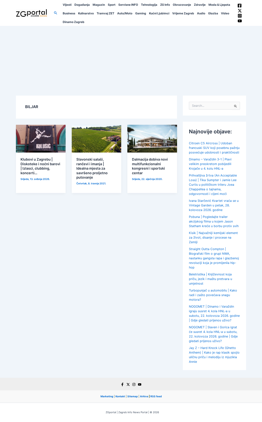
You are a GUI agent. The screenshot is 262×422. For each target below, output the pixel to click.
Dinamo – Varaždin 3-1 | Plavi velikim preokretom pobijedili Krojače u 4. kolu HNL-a (210, 163)
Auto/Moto (124, 13)
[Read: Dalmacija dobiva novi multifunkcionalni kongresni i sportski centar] (152, 138)
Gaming (140, 13)
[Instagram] (240, 16)
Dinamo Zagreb (73, 22)
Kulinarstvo (86, 13)
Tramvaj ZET (105, 13)
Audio (201, 13)
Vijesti (67, 5)
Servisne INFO (128, 5)
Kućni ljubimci (159, 13)
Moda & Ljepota (219, 5)
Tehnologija (149, 5)
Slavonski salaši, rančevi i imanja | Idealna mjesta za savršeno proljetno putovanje (92, 168)
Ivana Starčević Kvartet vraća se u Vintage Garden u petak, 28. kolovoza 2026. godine (214, 205)
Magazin (99, 5)
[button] (55, 13)
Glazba (213, 13)
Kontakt (120, 396)
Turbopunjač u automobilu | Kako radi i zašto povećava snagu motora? (213, 294)
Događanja (82, 5)
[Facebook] (239, 5)
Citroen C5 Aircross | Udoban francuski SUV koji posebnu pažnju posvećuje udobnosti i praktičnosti (214, 147)
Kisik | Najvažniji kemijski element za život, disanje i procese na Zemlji (213, 237)
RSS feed (156, 396)
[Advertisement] (131, 54)
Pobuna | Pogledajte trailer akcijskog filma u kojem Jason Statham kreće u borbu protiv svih (214, 221)
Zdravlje (200, 5)
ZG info (165, 5)
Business (69, 13)
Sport (111, 5)
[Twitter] (240, 11)
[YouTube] (240, 21)
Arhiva (144, 396)
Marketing (107, 396)
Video (225, 13)
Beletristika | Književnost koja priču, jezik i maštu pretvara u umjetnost (210, 278)
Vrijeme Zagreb (183, 13)
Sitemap (132, 396)
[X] (128, 384)
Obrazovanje (182, 5)
